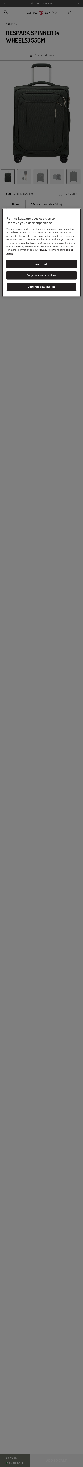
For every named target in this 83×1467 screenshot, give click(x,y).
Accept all (41, 264)
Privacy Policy (47, 249)
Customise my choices (41, 286)
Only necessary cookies (41, 275)
